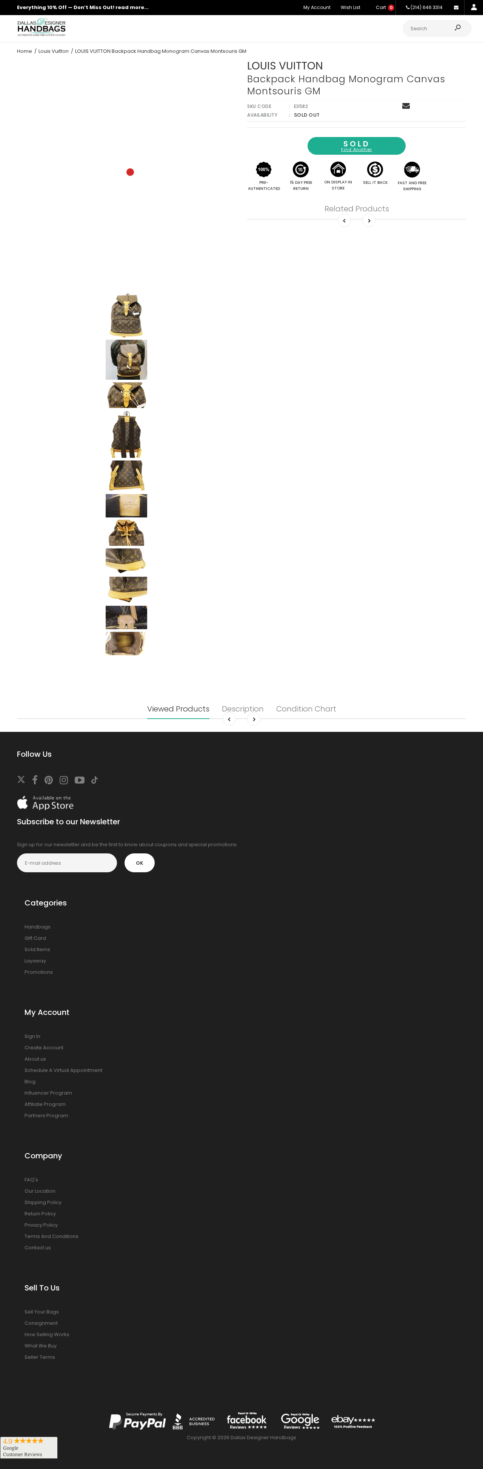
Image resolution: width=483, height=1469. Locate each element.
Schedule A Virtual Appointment (63, 1070)
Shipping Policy (43, 1202)
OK (139, 863)
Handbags (38, 926)
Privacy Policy (41, 1225)
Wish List (350, 7)
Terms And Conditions (51, 1236)
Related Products (357, 208)
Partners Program (46, 1115)
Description (243, 709)
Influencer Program (48, 1092)
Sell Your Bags (42, 1311)
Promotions (39, 972)
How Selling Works (47, 1334)
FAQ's (31, 1179)
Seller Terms (40, 1357)
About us (35, 1058)
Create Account (44, 1047)
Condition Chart (306, 709)
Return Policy (40, 1213)
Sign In (32, 1036)
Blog (30, 1081)
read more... (132, 7)
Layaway (35, 960)
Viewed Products (178, 709)
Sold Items (37, 949)
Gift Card (35, 938)
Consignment (41, 1323)
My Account (317, 7)
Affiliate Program (45, 1104)
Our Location (40, 1191)
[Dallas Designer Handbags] (41, 34)
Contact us (38, 1247)
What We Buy (41, 1345)
